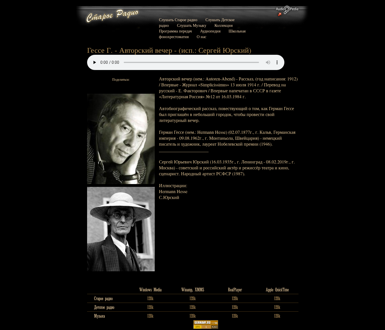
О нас (201, 36)
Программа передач (175, 31)
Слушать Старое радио (178, 19)
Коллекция (223, 25)
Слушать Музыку (191, 25)
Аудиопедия (210, 31)
